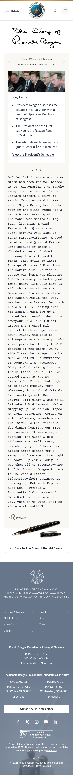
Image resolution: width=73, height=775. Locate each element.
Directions (46, 663)
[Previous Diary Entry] (10, 62)
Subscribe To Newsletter (36, 709)
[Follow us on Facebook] (18, 722)
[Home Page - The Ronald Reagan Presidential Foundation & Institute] (36, 10)
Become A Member (14, 612)
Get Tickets (10, 618)
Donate (43, 612)
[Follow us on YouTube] (46, 722)
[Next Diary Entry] (63, 62)
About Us (9, 624)
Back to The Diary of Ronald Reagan (39, 548)
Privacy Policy (36, 757)
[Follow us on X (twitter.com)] (27, 722)
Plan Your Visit (29, 663)
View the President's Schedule (33, 154)
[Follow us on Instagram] (36, 722)
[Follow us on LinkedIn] (55, 722)
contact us (51, 750)
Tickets (15, 10)
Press (42, 624)
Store (42, 618)
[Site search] (55, 10)
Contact (8, 630)
